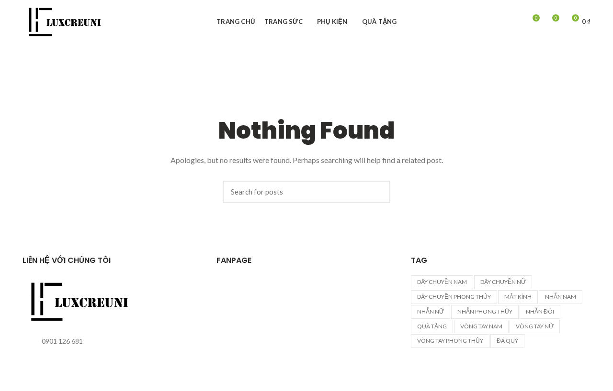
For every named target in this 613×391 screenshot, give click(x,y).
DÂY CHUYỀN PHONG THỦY (454, 296)
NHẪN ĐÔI (540, 311)
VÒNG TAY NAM (481, 326)
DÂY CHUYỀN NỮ (503, 281)
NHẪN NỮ (430, 311)
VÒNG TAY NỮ (535, 326)
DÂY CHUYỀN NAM (442, 281)
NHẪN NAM (560, 296)
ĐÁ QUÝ (507, 340)
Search (378, 192)
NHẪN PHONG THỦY (484, 311)
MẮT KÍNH (518, 296)
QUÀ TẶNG (432, 326)
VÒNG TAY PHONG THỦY (450, 340)
